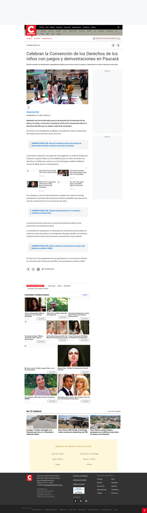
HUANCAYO (82, 31)
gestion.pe (63, 510)
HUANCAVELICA (73, 31)
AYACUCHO (51, 31)
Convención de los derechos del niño (38, 288)
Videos (93, 27)
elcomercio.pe (37, 510)
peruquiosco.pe (106, 510)
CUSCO (65, 31)
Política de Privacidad (79, 480)
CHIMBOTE (58, 31)
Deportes (59, 27)
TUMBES (59, 34)
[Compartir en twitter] (118, 45)
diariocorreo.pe (93, 510)
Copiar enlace (49, 269)
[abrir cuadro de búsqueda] (118, 27)
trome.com (82, 510)
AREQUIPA (43, 31)
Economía (67, 27)
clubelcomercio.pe (50, 510)
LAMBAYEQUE (109, 31)
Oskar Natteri (32, 112)
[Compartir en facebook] (113, 45)
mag (115, 510)
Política (41, 27)
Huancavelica (33, 45)
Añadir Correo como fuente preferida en (106, 38)
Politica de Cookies (79, 484)
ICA (95, 31)
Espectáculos (76, 27)
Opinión (114, 486)
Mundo (52, 27)
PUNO (47, 34)
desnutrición (67, 286)
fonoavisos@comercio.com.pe (53, 485)
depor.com (72, 510)
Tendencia (86, 27)
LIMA (116, 31)
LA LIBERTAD (101, 31)
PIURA (42, 34)
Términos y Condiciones (80, 476)
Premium (114, 493)
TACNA (52, 34)
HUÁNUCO (89, 31)
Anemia (59, 286)
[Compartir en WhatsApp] (38, 269)
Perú (47, 27)
